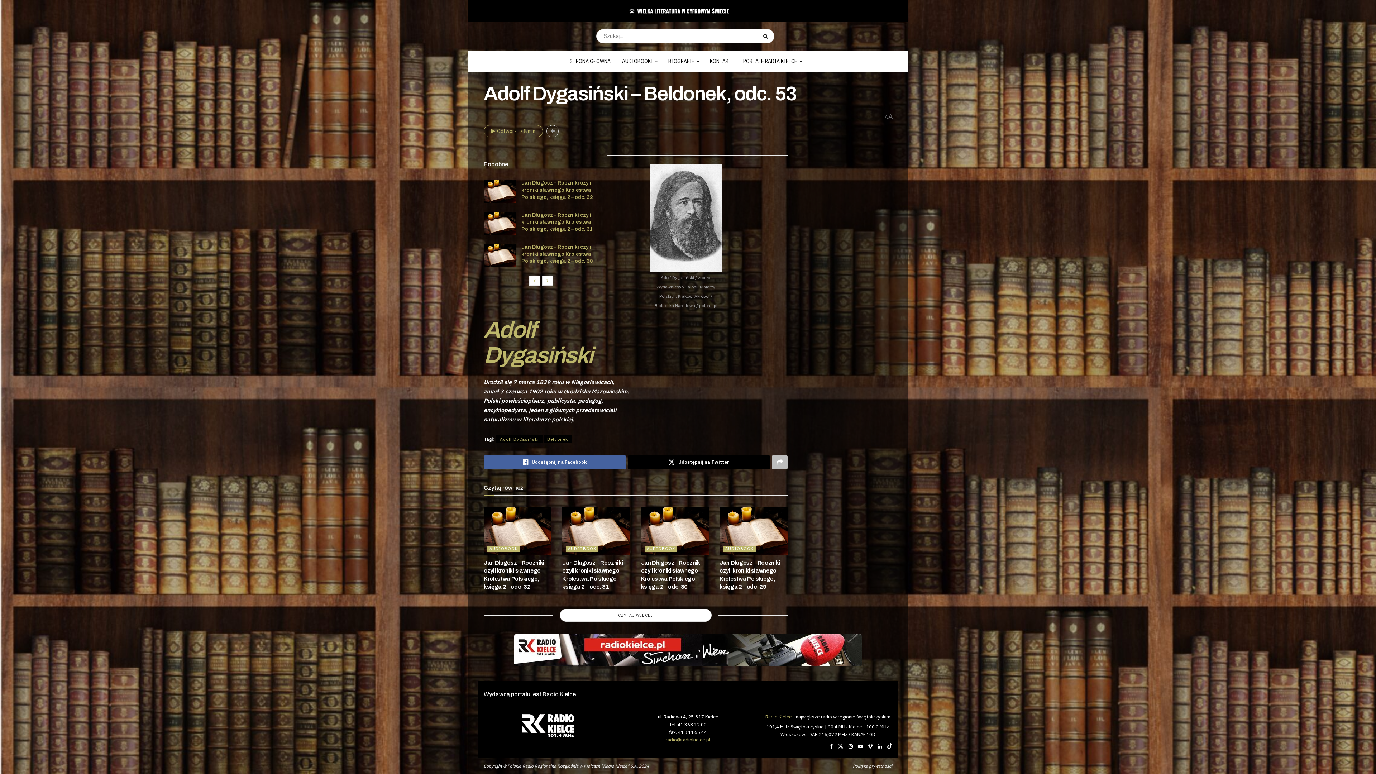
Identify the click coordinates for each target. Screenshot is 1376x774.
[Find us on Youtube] (860, 746)
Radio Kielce (778, 716)
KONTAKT (721, 61)
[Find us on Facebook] (831, 746)
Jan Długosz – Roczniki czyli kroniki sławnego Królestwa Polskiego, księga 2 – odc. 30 (557, 254)
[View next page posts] (547, 281)
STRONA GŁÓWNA (590, 61)
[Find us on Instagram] (851, 746)
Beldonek (557, 439)
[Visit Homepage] (685, 11)
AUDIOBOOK (503, 548)
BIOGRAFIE (681, 61)
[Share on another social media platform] (780, 462)
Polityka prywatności (872, 766)
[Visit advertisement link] (688, 650)
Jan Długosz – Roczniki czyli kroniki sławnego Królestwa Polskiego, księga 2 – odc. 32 (557, 190)
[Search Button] (767, 36)
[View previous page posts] (534, 281)
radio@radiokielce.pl (688, 739)
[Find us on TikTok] (889, 746)
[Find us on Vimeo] (870, 746)
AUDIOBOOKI (637, 61)
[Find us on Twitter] (841, 746)
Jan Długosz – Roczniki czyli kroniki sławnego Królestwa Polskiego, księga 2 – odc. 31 (557, 222)
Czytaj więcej (635, 615)
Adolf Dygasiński (538, 342)
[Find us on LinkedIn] (880, 746)
